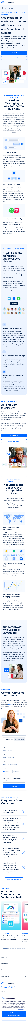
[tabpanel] (14, 767)
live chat (10, 704)
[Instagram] (12, 987)
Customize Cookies (14, 1019)
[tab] (8, 739)
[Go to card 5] (14, 948)
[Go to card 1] (5, 948)
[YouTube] (15, 987)
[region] (14, 1008)
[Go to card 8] (19, 948)
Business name (7, 762)
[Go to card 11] (24, 948)
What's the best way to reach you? (12, 769)
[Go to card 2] (8, 948)
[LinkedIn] (6, 987)
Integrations (14, 435)
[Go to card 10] (22, 948)
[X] (9, 987)
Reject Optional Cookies (14, 1015)
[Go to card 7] (17, 948)
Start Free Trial (14, 58)
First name (5, 748)
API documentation (14, 441)
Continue (14, 786)
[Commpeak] (8, 2)
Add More (5, 775)
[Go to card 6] (15, 948)
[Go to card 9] (20, 948)
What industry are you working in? (12, 778)
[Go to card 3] (10, 948)
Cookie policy (21, 1009)
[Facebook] (2, 987)
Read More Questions (14, 879)
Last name (5, 755)
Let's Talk (14, 53)
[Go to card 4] (12, 948)
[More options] (5, 8)
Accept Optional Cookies (14, 1012)
